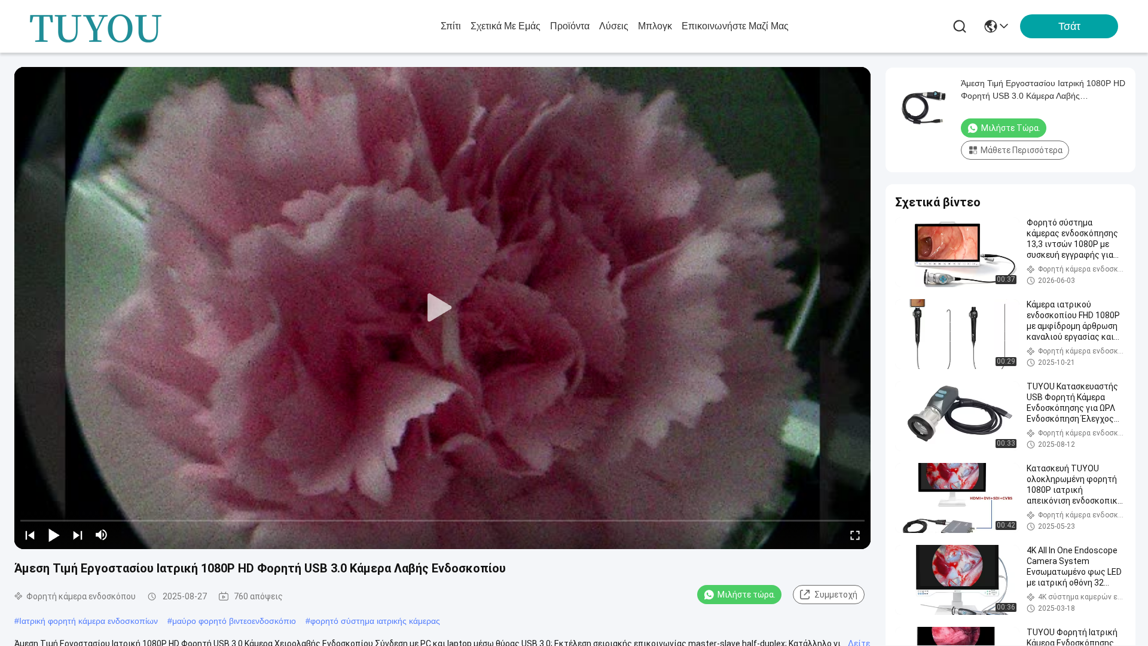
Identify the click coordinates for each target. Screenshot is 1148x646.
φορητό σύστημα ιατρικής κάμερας (375, 621)
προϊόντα (570, 26)
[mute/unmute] (102, 535)
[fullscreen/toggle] (855, 535)
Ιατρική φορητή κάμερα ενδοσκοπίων (88, 621)
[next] (78, 535)
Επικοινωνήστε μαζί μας (735, 26)
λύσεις (613, 26)
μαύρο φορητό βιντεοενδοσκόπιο (234, 621)
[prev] (30, 535)
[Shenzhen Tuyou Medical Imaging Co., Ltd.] (95, 26)
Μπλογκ (655, 26)
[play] (442, 308)
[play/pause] (54, 535)
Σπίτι (451, 26)
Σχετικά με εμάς (506, 26)
